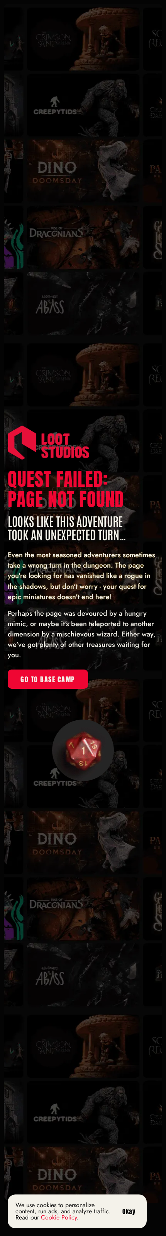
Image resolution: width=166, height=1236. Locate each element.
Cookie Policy (59, 1217)
